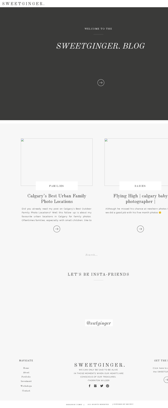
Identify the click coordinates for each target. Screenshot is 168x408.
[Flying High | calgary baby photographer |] (140, 229)
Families (56, 186)
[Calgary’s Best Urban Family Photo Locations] (56, 229)
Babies (140, 186)
